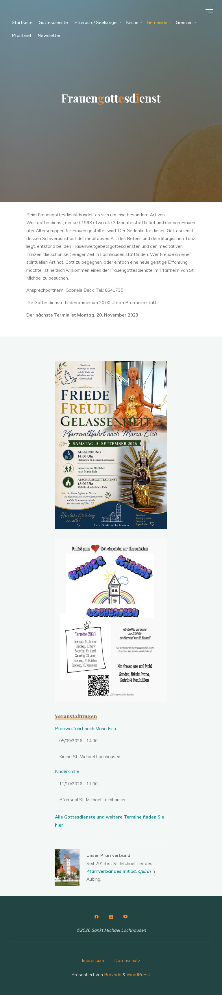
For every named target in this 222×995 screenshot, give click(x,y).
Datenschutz (127, 960)
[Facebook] (96, 917)
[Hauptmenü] (208, 9)
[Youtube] (125, 917)
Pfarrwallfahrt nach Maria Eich (85, 728)
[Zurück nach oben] (199, 972)
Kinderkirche (67, 771)
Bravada (112, 974)
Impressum (93, 960)
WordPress (138, 974)
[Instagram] (111, 917)
